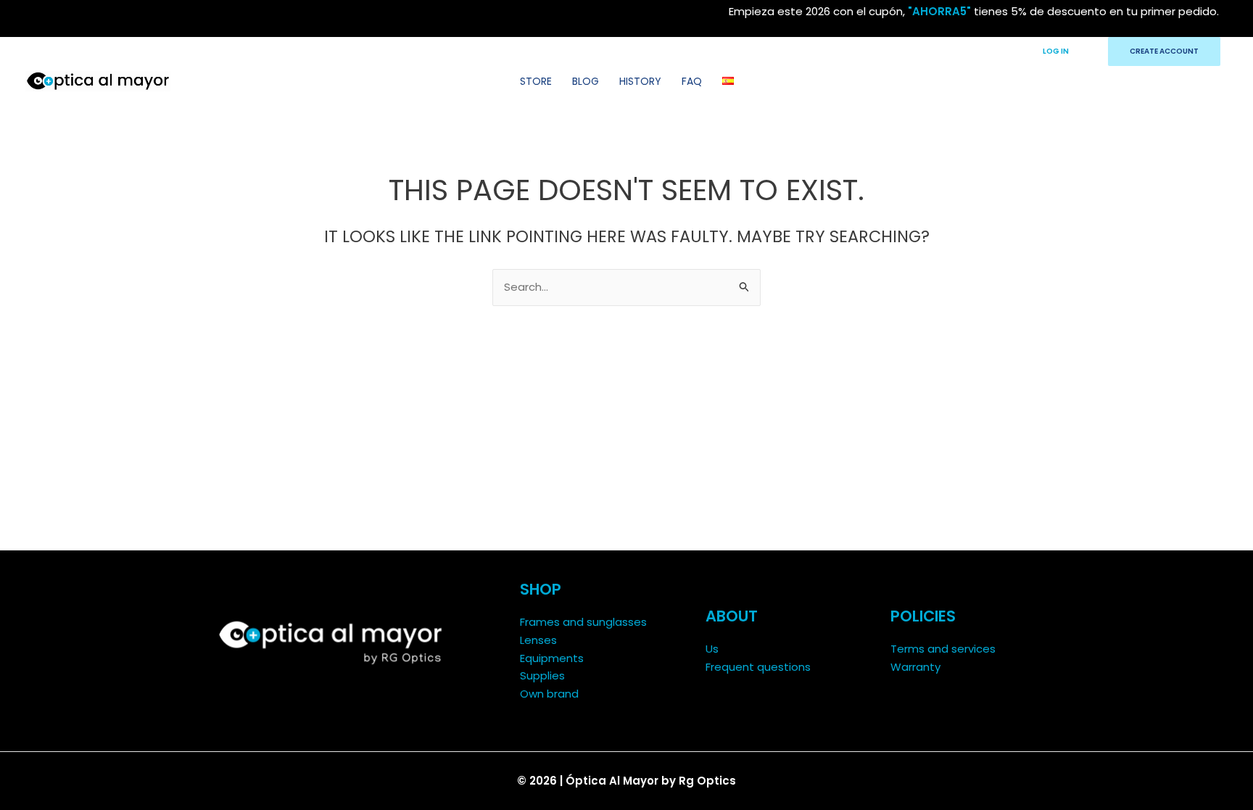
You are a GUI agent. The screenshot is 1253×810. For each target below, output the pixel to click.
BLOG (585, 81)
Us (712, 648)
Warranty (915, 666)
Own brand (549, 693)
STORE (536, 81)
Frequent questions (758, 666)
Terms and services (943, 648)
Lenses (538, 640)
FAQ (692, 81)
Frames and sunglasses (583, 621)
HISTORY (640, 81)
